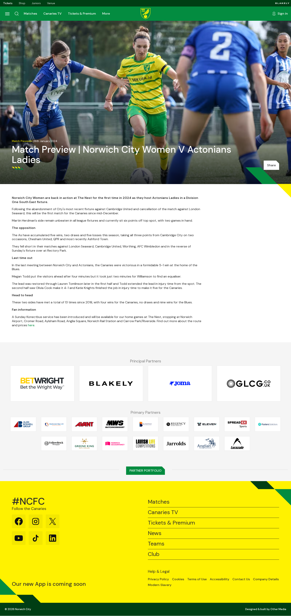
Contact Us (241, 579)
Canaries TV (52, 13)
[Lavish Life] (145, 443)
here (31, 325)
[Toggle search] (16, 14)
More (106, 13)
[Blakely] (282, 3)
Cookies (178, 579)
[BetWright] (42, 383)
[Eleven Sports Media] (206, 424)
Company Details (266, 579)
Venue (51, 3)
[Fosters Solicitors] (267, 424)
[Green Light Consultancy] (248, 383)
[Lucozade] (237, 443)
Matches (30, 13)
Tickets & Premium (82, 13)
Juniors (36, 3)
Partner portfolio (145, 470)
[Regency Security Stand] (175, 424)
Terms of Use (197, 579)
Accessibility (219, 579)
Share (271, 165)
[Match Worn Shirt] (114, 424)
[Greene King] (84, 443)
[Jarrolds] (175, 443)
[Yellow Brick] (53, 443)
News (154, 533)
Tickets (7, 3)
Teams (156, 543)
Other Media (278, 609)
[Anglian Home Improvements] (206, 443)
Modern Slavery (159, 585)
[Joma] (179, 383)
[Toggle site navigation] (7, 14)
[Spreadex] (237, 424)
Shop (22, 3)
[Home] (145, 14)
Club (153, 554)
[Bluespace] (145, 424)
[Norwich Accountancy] (114, 443)
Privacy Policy (158, 579)
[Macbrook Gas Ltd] (53, 424)
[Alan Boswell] (23, 424)
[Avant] (84, 424)
